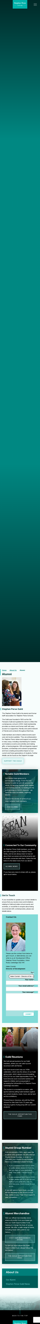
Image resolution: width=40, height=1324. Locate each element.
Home (4, 670)
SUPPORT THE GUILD (13, 761)
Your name (29, 980)
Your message (28, 992)
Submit (29, 1014)
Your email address (26, 986)
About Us (13, 670)
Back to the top (20, 1315)
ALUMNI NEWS (12, 866)
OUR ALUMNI (12, 807)
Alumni (22, 670)
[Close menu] (35, 4)
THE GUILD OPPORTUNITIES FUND (20, 1115)
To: (32, 972)
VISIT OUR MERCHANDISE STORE (20, 1239)
